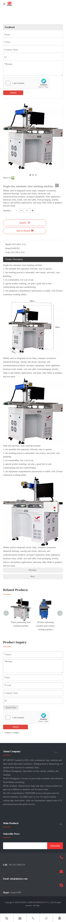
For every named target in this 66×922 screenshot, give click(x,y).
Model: (8, 244)
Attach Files (11, 707)
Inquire (22, 222)
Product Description (14, 259)
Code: (7, 252)
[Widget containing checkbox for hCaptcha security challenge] (26, 83)
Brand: (8, 248)
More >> (57, 752)
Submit (13, 93)
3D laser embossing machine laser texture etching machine (45, 626)
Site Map (36, 905)
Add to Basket (23, 230)
